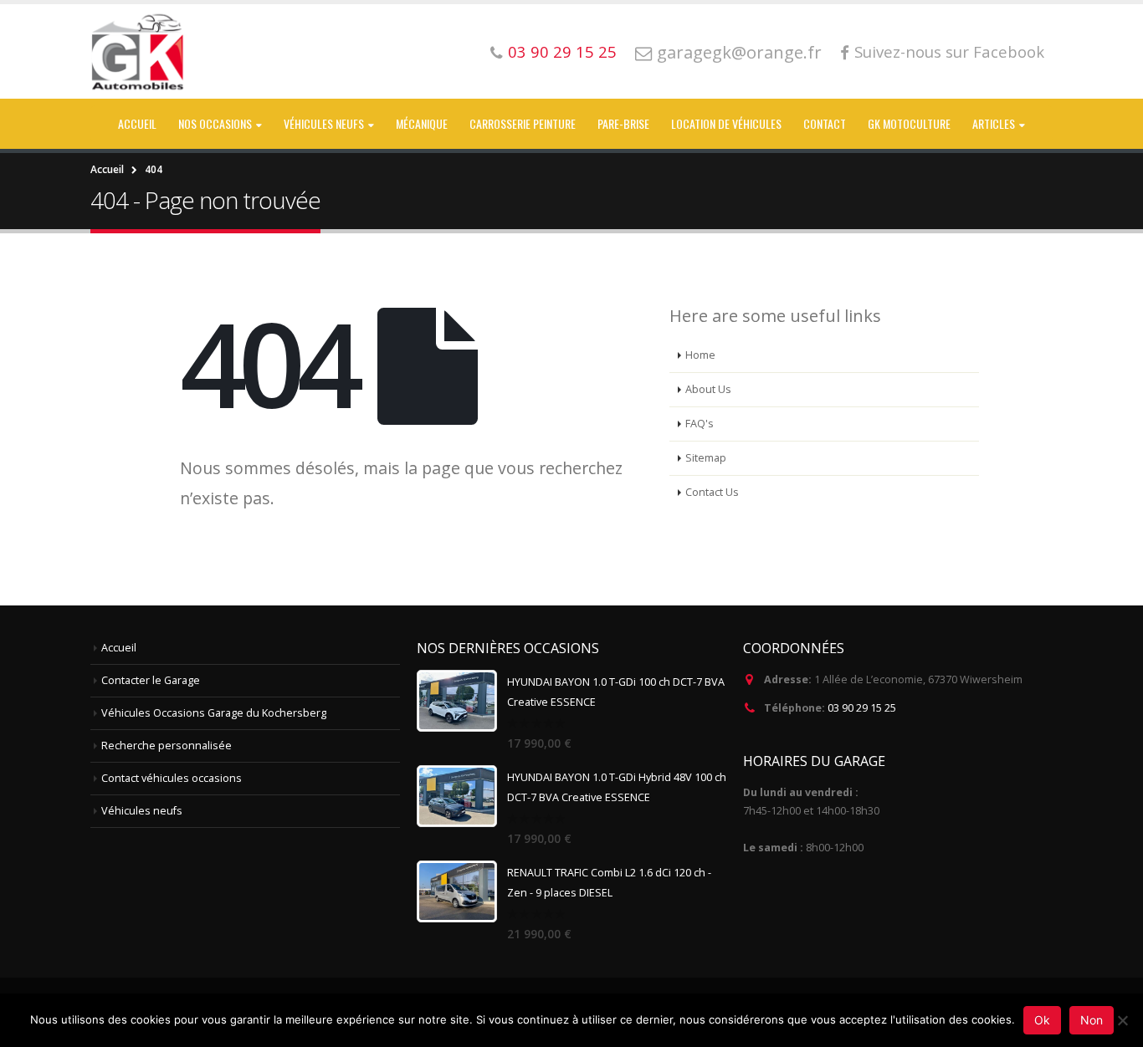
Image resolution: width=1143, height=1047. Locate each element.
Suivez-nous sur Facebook (949, 51)
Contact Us (712, 492)
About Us (708, 389)
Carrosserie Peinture (522, 123)
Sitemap (705, 458)
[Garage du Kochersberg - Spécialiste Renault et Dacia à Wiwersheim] (138, 51)
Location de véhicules (726, 123)
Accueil (137, 123)
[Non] (1122, 1020)
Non (1091, 1020)
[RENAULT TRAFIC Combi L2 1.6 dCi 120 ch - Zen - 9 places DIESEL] (457, 891)
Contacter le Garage (150, 680)
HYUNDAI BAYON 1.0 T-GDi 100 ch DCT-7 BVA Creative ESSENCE (616, 692)
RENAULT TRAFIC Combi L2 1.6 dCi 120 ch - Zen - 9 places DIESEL (609, 883)
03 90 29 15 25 (562, 51)
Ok (1042, 1020)
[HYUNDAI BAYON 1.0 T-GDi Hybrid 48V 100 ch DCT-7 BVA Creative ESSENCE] (457, 796)
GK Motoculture (909, 123)
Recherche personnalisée (166, 745)
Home (700, 355)
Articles (993, 123)
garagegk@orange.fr (739, 52)
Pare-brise (623, 123)
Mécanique (422, 123)
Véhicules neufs (324, 123)
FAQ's (699, 423)
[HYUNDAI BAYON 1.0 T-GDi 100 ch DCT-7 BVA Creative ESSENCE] (457, 701)
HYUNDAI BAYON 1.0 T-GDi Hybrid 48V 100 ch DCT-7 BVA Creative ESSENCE (616, 787)
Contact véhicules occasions (171, 778)
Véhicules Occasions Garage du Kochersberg (213, 713)
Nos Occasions (215, 123)
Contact (824, 123)
